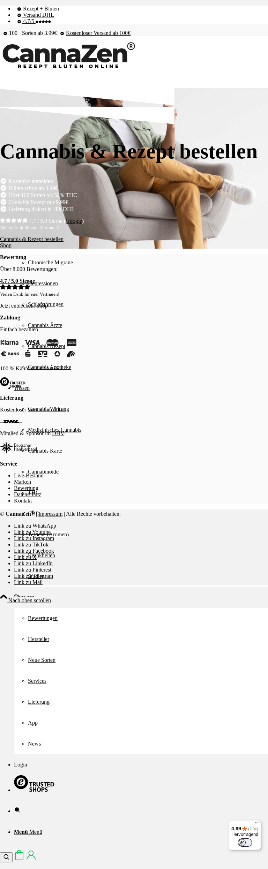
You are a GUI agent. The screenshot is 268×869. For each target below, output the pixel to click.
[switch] (245, 842)
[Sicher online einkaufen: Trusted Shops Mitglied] (34, 790)
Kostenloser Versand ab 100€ (98, 33)
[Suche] (17, 811)
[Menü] (257, 824)
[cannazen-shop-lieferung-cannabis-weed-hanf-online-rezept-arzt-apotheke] (68, 68)
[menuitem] (141, 9)
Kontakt (23, 501)
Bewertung (26, 488)
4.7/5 (29, 21)
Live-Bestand (29, 475)
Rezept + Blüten (40, 9)
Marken (22, 482)
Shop (42, 306)
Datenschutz (27, 494)
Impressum (50, 514)
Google (74, 221)
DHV (58, 433)
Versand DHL (38, 15)
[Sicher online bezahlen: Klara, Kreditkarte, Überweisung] (38, 357)
